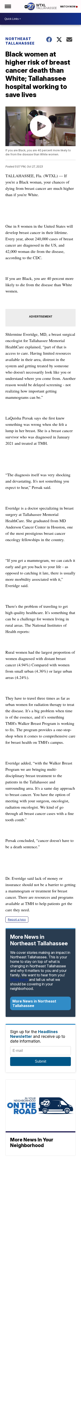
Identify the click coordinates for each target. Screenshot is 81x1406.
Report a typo (17, 919)
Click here (19, 979)
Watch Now (68, 6)
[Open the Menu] (7, 6)
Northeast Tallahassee (20, 40)
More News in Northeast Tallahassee (34, 1003)
